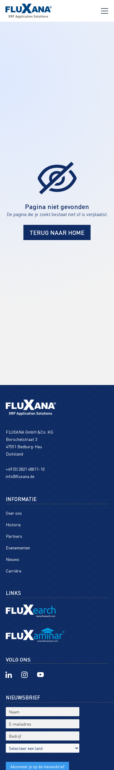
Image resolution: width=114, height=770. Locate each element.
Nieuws (12, 559)
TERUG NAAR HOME (57, 232)
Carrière (13, 571)
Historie (13, 524)
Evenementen (18, 547)
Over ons (14, 513)
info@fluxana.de (20, 476)
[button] (104, 11)
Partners (14, 536)
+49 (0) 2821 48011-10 (25, 469)
